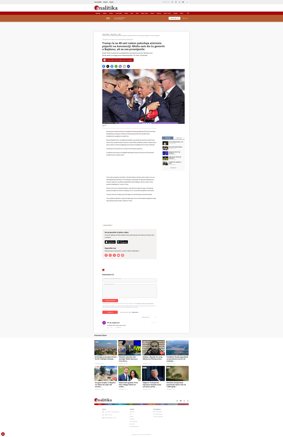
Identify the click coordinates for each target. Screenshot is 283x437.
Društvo (111, 13)
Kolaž (137, 13)
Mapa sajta (132, 424)
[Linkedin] (111, 66)
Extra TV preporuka (157, 414)
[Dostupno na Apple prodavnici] (110, 242)
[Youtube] (118, 255)
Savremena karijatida (183, 404)
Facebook (172, 2)
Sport (132, 13)
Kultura (152, 13)
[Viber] (120, 66)
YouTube (183, 2)
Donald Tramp (107, 225)
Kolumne (105, 2)
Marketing (132, 419)
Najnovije (98, 13)
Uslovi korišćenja (133, 421)
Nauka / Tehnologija (173, 404)
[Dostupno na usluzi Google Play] (122, 242)
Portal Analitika (105, 34)
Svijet (119, 34)
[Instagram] (110, 255)
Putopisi (111, 2)
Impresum (132, 411)
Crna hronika (119, 13)
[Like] (107, 327)
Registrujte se (135, 312)
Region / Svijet (144, 13)
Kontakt (131, 416)
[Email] (124, 66)
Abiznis (126, 13)
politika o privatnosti (141, 303)
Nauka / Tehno (167, 13)
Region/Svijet (114, 34)
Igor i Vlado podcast (157, 411)
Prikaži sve (173, 168)
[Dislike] (111, 327)
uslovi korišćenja (150, 303)
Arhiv (131, 414)
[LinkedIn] (122, 255)
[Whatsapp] (116, 66)
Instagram (176, 2)
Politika (104, 13)
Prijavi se (110, 312)
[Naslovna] (3, 434)
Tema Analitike (97, 2)
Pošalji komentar (110, 300)
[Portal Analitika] (106, 8)
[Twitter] (107, 66)
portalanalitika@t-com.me (110, 417)
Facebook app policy (134, 426)
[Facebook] (103, 66)
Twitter (179, 2)
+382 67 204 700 (108, 415)
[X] (114, 255)
